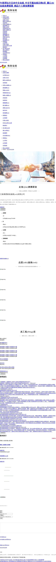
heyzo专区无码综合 (46, 561)
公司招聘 (5, 57)
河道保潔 (5, 31)
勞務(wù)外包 (6, 27)
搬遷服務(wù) (6, 34)
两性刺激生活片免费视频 (15, 561)
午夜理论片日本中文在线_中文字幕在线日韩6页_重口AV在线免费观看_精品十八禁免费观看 (22, 559)
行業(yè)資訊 (6, 44)
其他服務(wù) (6, 39)
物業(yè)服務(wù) (7, 30)
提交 (1, 518)
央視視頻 (5, 22)
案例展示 (5, 47)
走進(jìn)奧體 (6, 17)
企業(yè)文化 (6, 20)
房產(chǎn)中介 (6, 37)
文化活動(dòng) (6, 52)
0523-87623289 (3, 62)
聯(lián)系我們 (6, 59)
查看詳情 (2, 450)
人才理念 (5, 55)
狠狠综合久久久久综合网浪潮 (35, 561)
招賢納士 (5, 54)
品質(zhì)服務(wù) (7, 24)
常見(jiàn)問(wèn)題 (7, 45)
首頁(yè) (5, 15)
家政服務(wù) (6, 25)
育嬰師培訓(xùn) (7, 28)
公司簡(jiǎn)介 (6, 18)
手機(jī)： (2, 515)
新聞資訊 (5, 41)
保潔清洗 (5, 32)
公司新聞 (5, 42)
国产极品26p (24, 561)
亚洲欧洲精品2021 (4, 561)
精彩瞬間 (5, 51)
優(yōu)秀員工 (6, 49)
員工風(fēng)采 (6, 48)
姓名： (1, 512)
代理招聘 (5, 58)
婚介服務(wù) (6, 35)
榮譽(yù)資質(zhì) (7, 21)
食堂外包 (5, 38)
